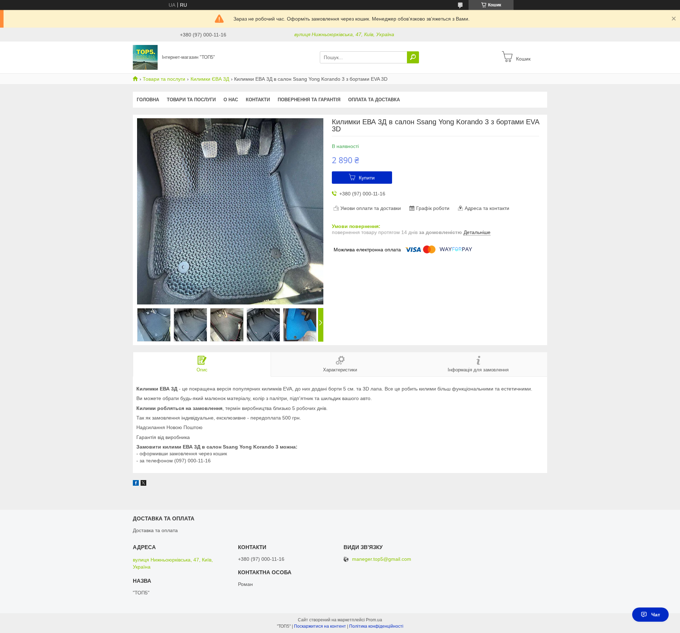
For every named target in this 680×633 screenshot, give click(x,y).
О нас (230, 99)
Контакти (258, 99)
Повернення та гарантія (309, 99)
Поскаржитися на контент (320, 626)
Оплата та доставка (374, 99)
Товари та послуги (164, 79)
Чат (655, 614)
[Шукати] (413, 57)
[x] (143, 484)
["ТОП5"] (145, 57)
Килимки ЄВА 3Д (210, 79)
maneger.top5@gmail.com (381, 559)
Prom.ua (374, 619)
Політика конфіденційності (376, 626)
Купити (367, 178)
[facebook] (136, 484)
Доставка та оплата (155, 530)
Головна (148, 99)
